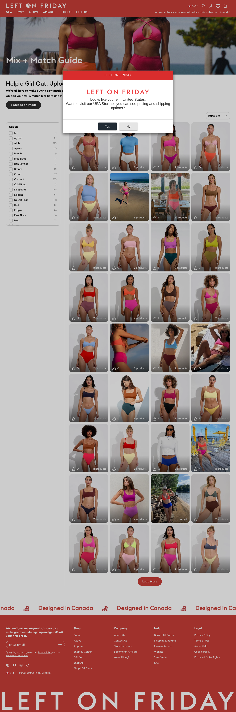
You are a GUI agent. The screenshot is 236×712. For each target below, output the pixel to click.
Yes (107, 126)
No (128, 126)
